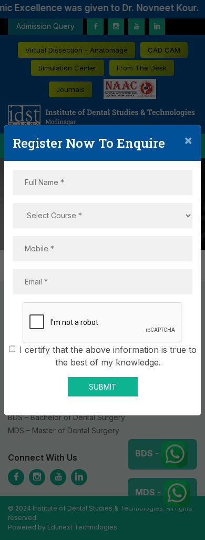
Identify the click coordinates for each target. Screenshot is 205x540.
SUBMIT (103, 386)
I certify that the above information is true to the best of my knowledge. (108, 356)
